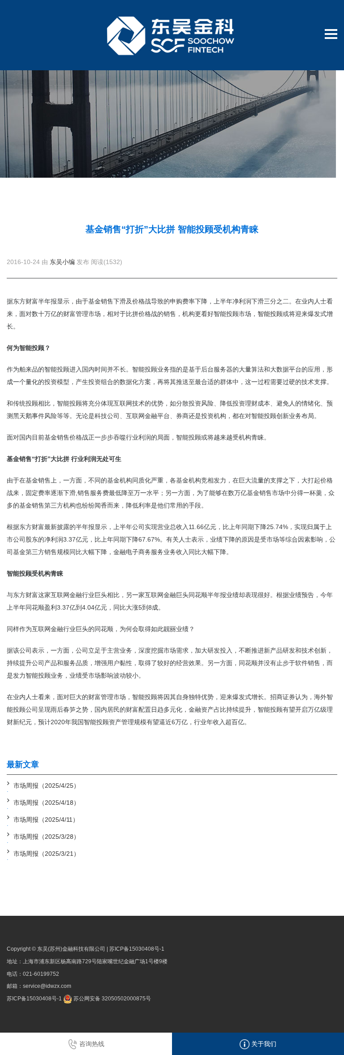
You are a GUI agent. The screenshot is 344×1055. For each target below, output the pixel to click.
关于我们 (262, 1043)
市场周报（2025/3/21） (46, 853)
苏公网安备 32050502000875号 (111, 998)
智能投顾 (270, 313)
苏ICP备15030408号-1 (136, 949)
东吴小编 (62, 261)
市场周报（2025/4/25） (46, 785)
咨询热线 (90, 1043)
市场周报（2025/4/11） (46, 819)
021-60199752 (41, 974)
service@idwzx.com (47, 986)
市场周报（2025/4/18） (46, 802)
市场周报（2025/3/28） (46, 836)
